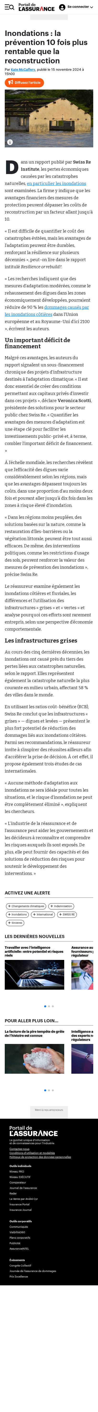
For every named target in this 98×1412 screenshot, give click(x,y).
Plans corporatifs (20, 1238)
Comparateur (18, 1182)
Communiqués (19, 1227)
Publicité (15, 1243)
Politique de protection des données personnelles (40, 1157)
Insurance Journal (21, 1210)
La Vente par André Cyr (24, 1199)
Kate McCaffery (23, 69)
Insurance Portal (19, 1204)
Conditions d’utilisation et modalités (32, 1153)
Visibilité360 (17, 1232)
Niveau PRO (17, 1171)
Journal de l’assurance (23, 1188)
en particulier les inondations (56, 183)
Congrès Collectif (20, 1265)
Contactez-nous (19, 1149)
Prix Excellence (19, 1276)
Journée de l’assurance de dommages (33, 1271)
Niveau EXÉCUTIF (20, 1177)
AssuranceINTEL (19, 1248)
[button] (45, 1006)
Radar (13, 1193)
